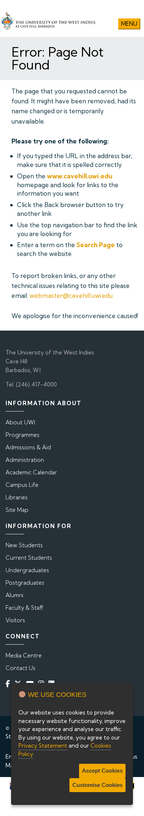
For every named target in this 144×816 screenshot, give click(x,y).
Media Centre (24, 655)
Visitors (15, 620)
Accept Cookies (102, 770)
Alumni (14, 595)
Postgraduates (25, 582)
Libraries (17, 497)
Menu (129, 23)
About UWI (20, 422)
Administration (25, 459)
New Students (24, 545)
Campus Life (22, 484)
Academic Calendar (31, 472)
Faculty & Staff (24, 607)
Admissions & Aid (28, 447)
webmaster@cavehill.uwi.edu (71, 295)
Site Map (17, 509)
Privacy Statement (42, 745)
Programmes (23, 434)
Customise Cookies (97, 785)
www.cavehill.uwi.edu (79, 176)
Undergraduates (27, 570)
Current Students (29, 557)
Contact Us (20, 667)
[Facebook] (9, 683)
